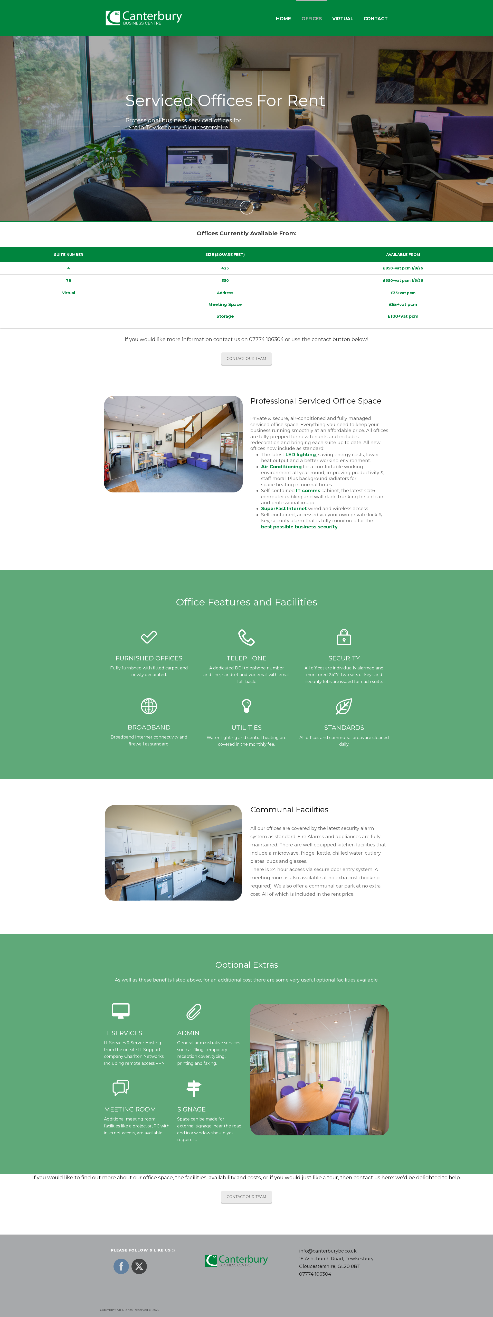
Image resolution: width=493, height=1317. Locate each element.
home (283, 19)
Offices (311, 19)
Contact (376, 19)
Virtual (342, 19)
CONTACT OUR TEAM (246, 358)
